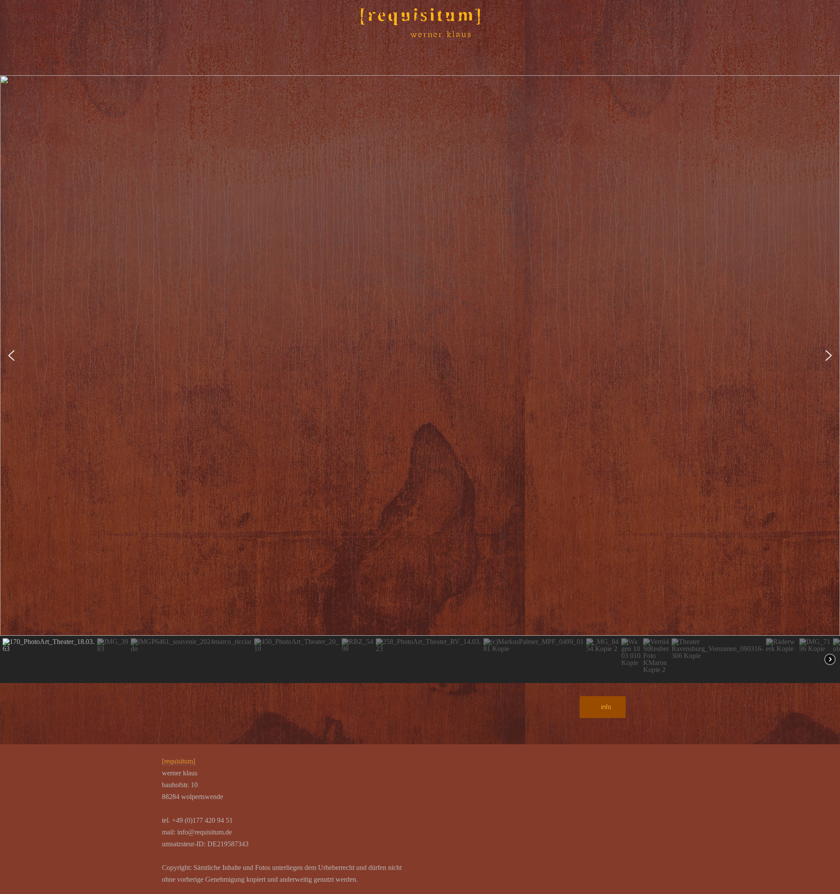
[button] (11, 355)
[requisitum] (178, 761)
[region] (420, 379)
